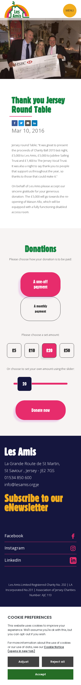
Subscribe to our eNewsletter (33, 503)
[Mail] (28, 123)
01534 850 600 (18, 477)
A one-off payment (40, 284)
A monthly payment (40, 309)
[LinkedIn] (35, 123)
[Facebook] (15, 123)
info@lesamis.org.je (21, 484)
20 (24, 384)
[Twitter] (21, 123)
